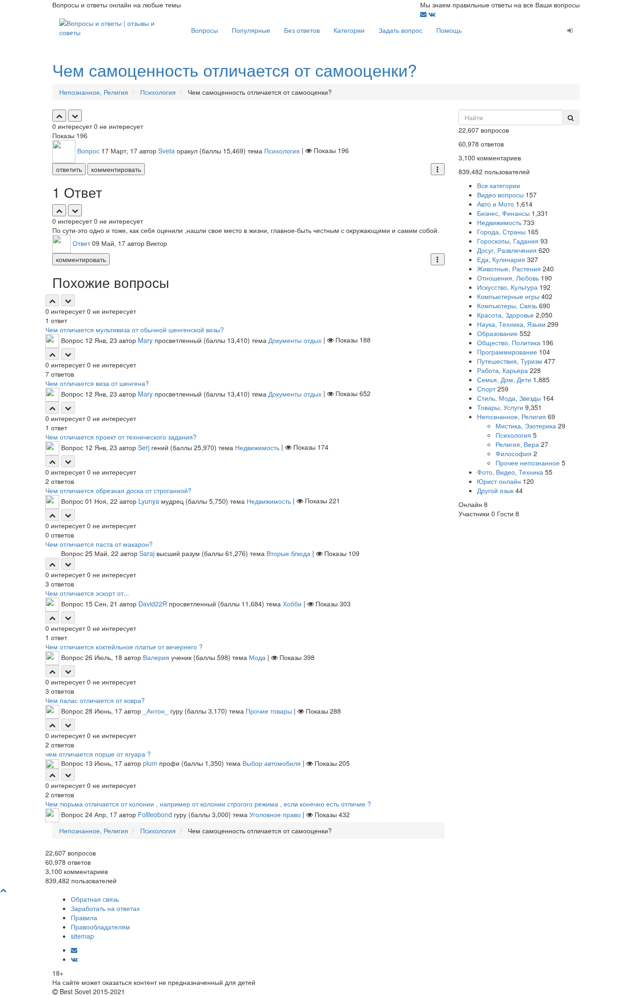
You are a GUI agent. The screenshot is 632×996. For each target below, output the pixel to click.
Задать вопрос (400, 30)
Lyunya (148, 500)
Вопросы (204, 30)
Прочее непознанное (528, 462)
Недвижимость (257, 447)
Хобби (292, 603)
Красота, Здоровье (505, 314)
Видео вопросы (500, 194)
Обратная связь (95, 899)
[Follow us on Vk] (431, 13)
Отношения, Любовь (508, 277)
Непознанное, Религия (511, 416)
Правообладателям (100, 926)
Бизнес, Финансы (503, 213)
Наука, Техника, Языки (511, 324)
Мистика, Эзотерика (526, 425)
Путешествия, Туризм (509, 361)
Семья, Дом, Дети (504, 379)
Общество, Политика (508, 342)
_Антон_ (155, 710)
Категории (349, 30)
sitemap (82, 936)
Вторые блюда (288, 553)
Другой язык (495, 490)
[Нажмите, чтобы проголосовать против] (75, 116)
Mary (145, 339)
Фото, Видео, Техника (510, 472)
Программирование (507, 351)
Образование (497, 333)
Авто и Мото (495, 203)
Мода (257, 657)
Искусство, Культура (507, 287)
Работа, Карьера (502, 370)
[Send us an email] (424, 13)
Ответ (81, 242)
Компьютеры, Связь (507, 305)
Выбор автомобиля (271, 763)
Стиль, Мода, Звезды (509, 398)
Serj (143, 447)
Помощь (449, 30)
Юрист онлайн (499, 481)
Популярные (251, 30)
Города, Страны (501, 231)
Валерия (156, 657)
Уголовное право (275, 814)
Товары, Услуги (500, 407)
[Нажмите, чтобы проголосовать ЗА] (59, 116)
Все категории (498, 185)
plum (150, 763)
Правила (84, 917)
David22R (152, 603)
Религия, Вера (517, 444)
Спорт (486, 388)
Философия (514, 453)
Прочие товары (269, 710)
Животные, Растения (509, 268)
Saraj (147, 553)
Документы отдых (295, 339)
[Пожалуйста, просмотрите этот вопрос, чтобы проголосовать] (52, 300)
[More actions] (438, 169)
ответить (69, 169)
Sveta (166, 150)
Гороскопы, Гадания (508, 240)
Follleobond (155, 814)
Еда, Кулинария (501, 259)
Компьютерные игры (508, 296)
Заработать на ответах (105, 908)
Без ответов (302, 30)
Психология (282, 150)
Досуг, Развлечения (507, 250)
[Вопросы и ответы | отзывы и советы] (118, 26)
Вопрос (88, 150)
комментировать (116, 169)
